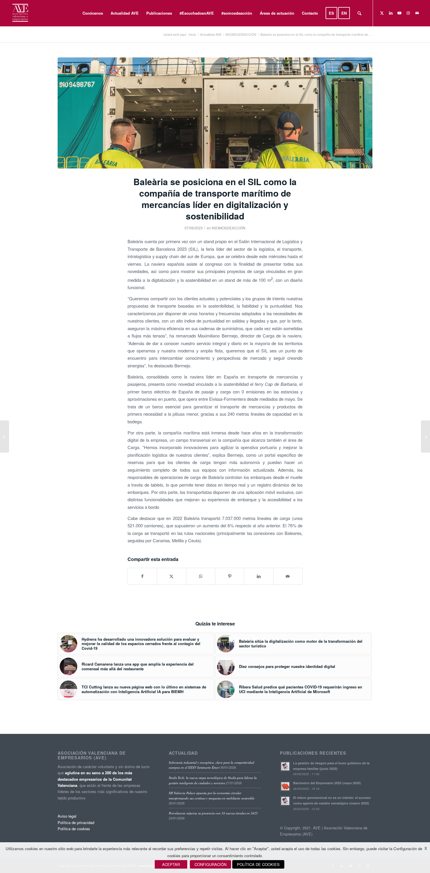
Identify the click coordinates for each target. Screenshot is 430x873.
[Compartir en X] (171, 576)
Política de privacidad (76, 822)
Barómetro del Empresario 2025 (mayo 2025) (327, 783)
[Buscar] (359, 13)
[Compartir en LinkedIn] (258, 576)
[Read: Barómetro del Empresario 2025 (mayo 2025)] (285, 786)
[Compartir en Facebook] (142, 576)
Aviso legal (67, 816)
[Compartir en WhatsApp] (200, 576)
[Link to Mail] (417, 12)
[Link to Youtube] (399, 12)
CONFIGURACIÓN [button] (210, 864)
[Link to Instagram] (408, 12)
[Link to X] (382, 12)
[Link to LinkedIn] (390, 12)
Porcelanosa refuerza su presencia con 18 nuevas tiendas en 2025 (213, 813)
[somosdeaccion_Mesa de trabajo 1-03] (215, 112)
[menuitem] (93, 13)
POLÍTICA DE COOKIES (258, 864)
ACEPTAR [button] (171, 864)
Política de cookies (74, 828)
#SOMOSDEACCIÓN (228, 227)
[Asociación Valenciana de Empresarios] (19, 13)
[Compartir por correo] (288, 576)
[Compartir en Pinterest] (229, 576)
